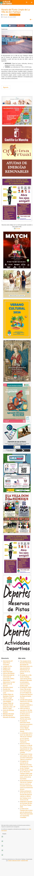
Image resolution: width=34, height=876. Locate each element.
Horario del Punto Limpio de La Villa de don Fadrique (15, 10)
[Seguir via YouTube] (2, 841)
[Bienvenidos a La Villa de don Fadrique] (6, 2)
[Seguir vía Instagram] (2, 854)
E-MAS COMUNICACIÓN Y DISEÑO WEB (18, 860)
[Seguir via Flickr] (2, 850)
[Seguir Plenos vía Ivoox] (2, 845)
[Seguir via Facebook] (2, 836)
